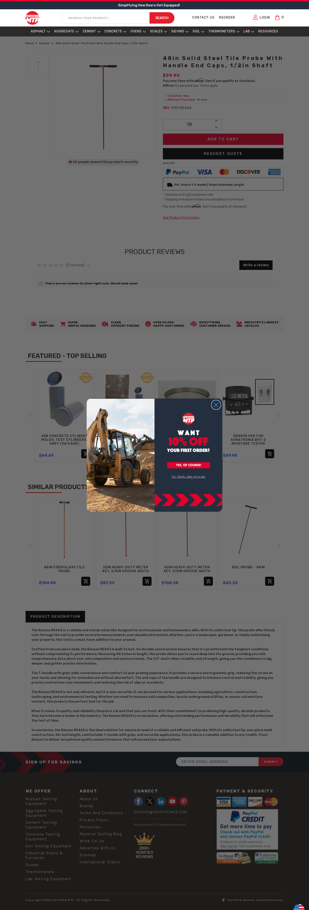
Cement (89, 31)
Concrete (113, 31)
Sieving (177, 31)
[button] (188, 466)
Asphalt (38, 31)
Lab (247, 31)
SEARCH (162, 18)
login (265, 17)
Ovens (136, 31)
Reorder (227, 17)
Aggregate (64, 31)
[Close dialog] (216, 404)
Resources (268, 31)
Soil (196, 31)
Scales (156, 31)
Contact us (203, 17)
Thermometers (221, 31)
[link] (188, 477)
